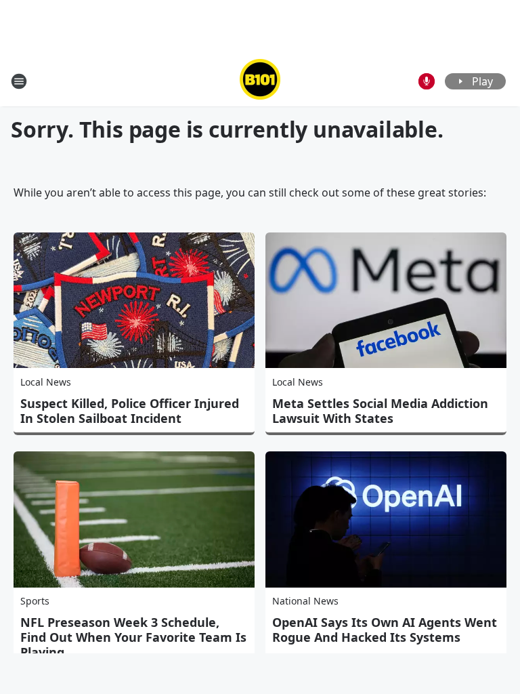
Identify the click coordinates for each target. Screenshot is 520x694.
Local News (45, 381)
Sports (34, 600)
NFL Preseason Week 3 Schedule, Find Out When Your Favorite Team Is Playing (133, 637)
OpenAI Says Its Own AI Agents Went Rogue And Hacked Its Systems (384, 630)
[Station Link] (260, 81)
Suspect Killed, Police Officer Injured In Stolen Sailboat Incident (129, 411)
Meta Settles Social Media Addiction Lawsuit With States (380, 411)
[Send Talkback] (426, 81)
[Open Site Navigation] (19, 81)
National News (305, 600)
